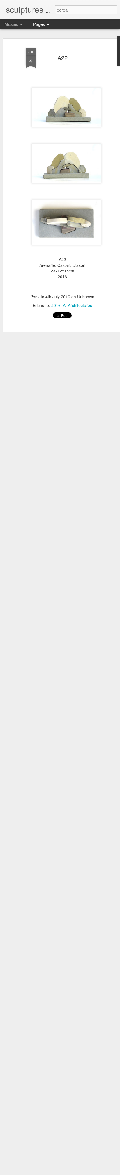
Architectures (80, 305)
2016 (56, 305)
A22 (62, 57)
